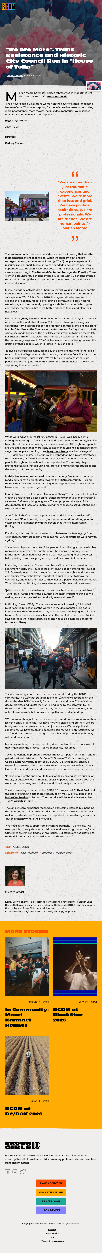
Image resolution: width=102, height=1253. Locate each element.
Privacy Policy (52, 1233)
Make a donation (51, 1183)
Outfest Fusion (83, 790)
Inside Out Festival (16, 797)
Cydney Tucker (14, 143)
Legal (52, 1237)
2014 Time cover (57, 96)
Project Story (64, 853)
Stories (47, 853)
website (19, 801)
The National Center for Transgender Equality (60, 272)
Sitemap (52, 1229)
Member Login (51, 1201)
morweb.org (58, 1241)
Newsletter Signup (51, 1192)
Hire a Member (51, 1210)
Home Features (29, 853)
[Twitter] (23, 1171)
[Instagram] (14, 1171)
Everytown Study (57, 451)
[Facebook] (7, 1171)
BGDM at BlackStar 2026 (68, 1015)
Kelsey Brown (15, 75)
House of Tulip (71, 290)
